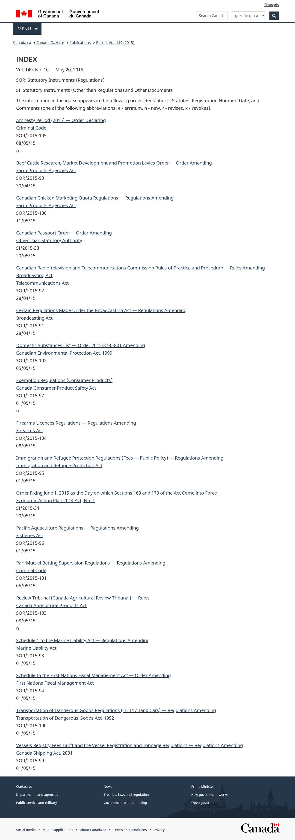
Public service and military (36, 802)
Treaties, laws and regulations (127, 794)
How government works (209, 794)
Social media (26, 830)
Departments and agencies (37, 794)
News (108, 786)
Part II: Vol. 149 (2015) (115, 42)
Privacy (159, 830)
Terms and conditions (130, 830)
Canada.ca (22, 42)
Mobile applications (58, 830)
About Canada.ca (93, 830)
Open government (205, 802)
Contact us (24, 786)
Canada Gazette (50, 42)
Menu (25, 29)
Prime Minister (202, 786)
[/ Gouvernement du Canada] (57, 14)
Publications (80, 42)
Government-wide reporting (125, 802)
